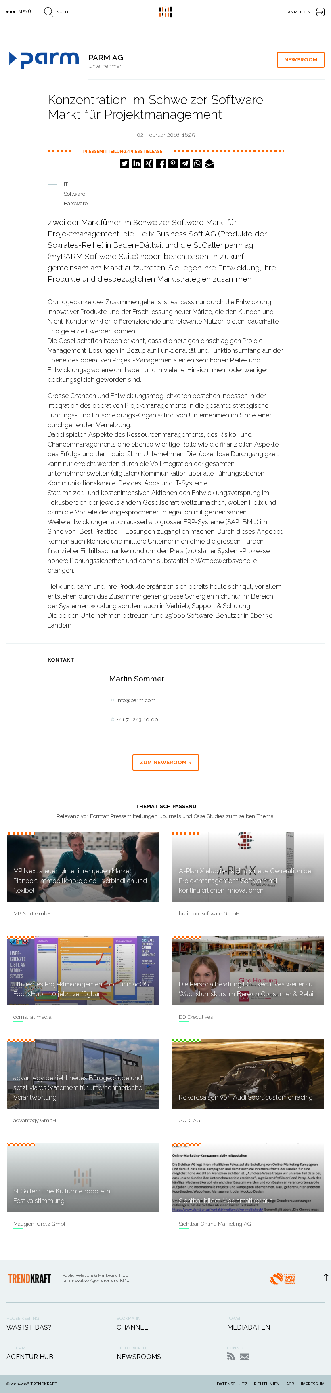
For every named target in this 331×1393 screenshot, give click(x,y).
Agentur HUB (29, 1357)
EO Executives (196, 1017)
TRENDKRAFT (43, 1384)
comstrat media (32, 1017)
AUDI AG (189, 1120)
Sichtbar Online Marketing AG (215, 1224)
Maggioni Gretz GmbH (40, 1224)
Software (74, 194)
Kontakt (244, 1356)
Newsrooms (139, 1357)
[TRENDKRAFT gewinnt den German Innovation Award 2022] (282, 1281)
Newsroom (300, 60)
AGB (290, 1384)
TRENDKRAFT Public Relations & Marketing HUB (165, 12)
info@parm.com (136, 700)
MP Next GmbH (32, 913)
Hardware (76, 203)
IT (66, 184)
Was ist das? (29, 1327)
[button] (124, 163)
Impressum (313, 1384)
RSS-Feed (231, 1356)
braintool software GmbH (209, 913)
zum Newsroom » (166, 762)
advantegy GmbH (34, 1120)
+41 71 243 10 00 (137, 720)
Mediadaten (248, 1327)
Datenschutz (232, 1384)
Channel (132, 1327)
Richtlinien (267, 1384)
